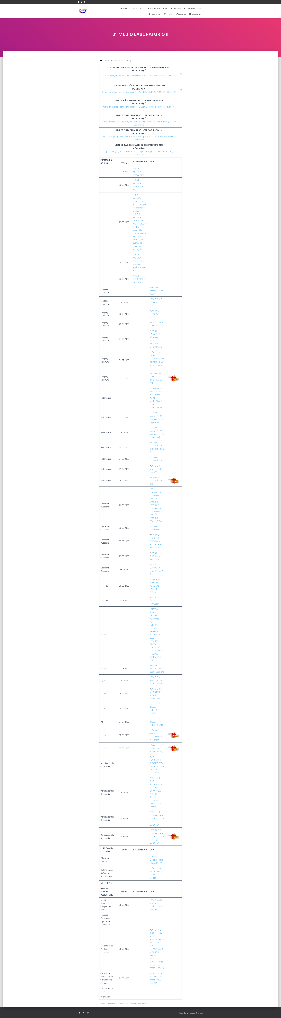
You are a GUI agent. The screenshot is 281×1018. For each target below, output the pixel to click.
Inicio (125, 8)
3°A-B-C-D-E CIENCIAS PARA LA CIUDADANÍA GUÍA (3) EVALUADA (157, 836)
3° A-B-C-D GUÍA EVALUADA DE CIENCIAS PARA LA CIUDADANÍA (157, 784)
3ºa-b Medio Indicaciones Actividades (156, 391)
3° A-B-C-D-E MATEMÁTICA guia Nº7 (156, 480)
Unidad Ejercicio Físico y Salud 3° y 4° (156, 860)
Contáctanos (196, 14)
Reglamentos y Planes (158, 8)
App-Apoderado (196, 8)
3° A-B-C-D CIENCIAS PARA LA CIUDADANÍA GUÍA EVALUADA (157, 818)
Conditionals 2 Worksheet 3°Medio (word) (156, 748)
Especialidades (178, 8)
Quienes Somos (138, 8)
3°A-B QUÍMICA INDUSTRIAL (138, 171)
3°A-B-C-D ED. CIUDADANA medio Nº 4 (156, 556)
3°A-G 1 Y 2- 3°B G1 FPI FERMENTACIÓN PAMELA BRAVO (156, 948)
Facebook (78, 2)
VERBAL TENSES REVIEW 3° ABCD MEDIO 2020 (155, 631)
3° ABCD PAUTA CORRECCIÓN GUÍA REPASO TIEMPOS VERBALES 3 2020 (156, 650)
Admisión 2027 (156, 14)
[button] (143, 8)
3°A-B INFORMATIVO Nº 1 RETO (139, 279)
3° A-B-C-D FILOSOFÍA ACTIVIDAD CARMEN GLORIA (155, 585)
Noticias (169, 14)
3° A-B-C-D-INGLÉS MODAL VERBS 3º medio (157, 680)
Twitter (81, 2)
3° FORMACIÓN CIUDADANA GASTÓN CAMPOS (155, 495)
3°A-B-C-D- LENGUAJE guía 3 (156, 314)
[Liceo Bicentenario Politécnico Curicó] (82, 11)
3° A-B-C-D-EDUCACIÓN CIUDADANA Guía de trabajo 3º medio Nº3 (156, 541)
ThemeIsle (199, 1013)
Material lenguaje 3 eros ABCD (156, 290)
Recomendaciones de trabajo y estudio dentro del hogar (123, 1004)
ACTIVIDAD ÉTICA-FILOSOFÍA (155, 600)
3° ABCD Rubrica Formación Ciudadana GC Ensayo (155, 800)
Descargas (182, 14)
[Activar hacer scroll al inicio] (276, 1013)
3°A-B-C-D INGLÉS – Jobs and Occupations (157, 668)
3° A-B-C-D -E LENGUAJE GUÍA (156, 302)
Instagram (84, 2)
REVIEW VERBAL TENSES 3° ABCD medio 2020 (155, 615)
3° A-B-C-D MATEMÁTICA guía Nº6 (156, 469)
